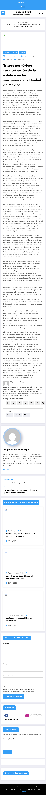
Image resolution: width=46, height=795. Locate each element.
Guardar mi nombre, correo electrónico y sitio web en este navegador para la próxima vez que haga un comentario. (20, 691)
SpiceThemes (23, 791)
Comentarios (6, 643)
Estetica (7, 56)
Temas (12, 787)
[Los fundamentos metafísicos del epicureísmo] (23, 603)
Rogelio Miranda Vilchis (16, 573)
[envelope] (31, 403)
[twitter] (19, 403)
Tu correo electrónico (9, 739)
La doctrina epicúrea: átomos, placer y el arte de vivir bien (21, 577)
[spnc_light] (43, 14)
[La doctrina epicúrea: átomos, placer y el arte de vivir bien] (23, 561)
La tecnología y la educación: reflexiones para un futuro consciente (20, 491)
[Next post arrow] (41, 491)
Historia (17, 56)
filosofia (12, 56)
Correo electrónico (8, 676)
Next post (7, 487)
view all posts (7, 470)
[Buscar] (39, 13)
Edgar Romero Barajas (29, 56)
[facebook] (8, 403)
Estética (15, 52)
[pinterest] (43, 403)
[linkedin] (37, 403)
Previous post (8, 479)
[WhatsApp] (25, 403)
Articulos (7, 52)
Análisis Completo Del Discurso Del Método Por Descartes (20, 535)
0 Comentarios (20, 59)
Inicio (6, 787)
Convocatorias (20, 787)
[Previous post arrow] (41, 481)
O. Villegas (12, 531)
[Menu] (3, 13)
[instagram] (24, 7)
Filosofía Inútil (23, 12)
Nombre (5, 664)
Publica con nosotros (33, 787)
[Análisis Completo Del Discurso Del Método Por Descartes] (23, 519)
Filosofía (23, 52)
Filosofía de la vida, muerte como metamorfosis (23, 483)
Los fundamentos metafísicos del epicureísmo (19, 619)
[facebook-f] (22, 7)
